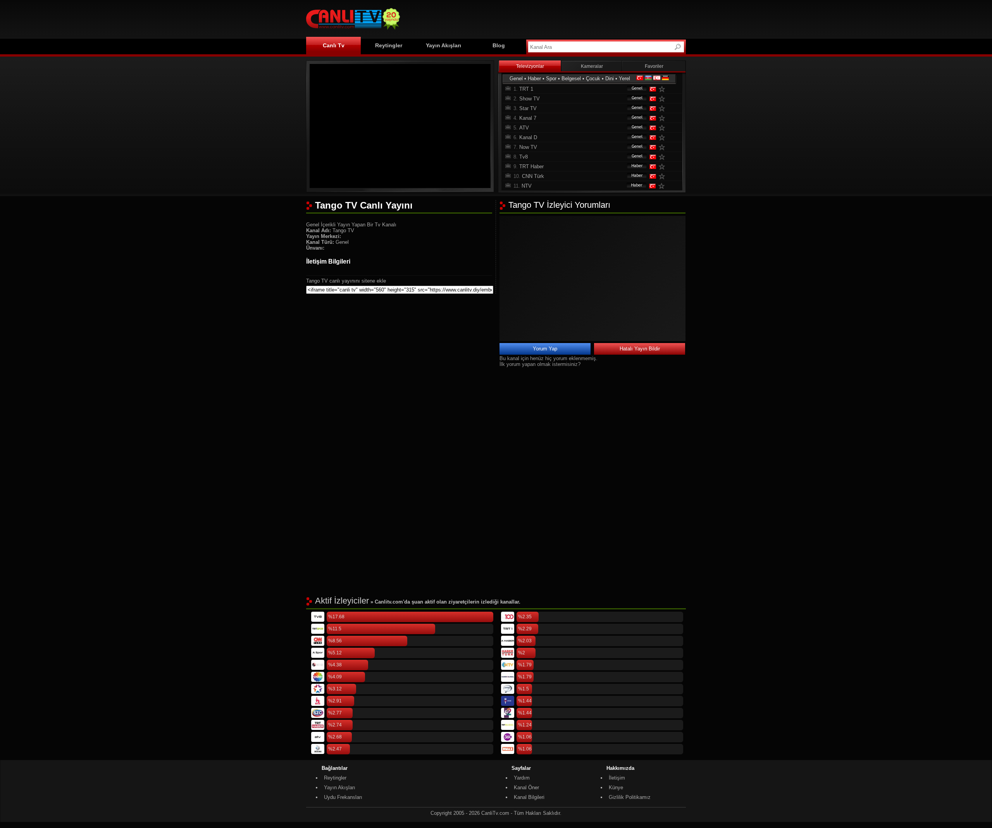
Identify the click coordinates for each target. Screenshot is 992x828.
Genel (516, 78)
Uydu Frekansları (343, 797)
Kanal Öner (526, 787)
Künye (616, 787)
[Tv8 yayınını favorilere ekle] (663, 157)
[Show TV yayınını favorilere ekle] (663, 99)
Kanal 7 (527, 118)
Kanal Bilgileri (529, 797)
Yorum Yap (545, 349)
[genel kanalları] (633, 89)
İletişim (617, 778)
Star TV (528, 108)
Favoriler (654, 66)
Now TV (528, 147)
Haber (534, 78)
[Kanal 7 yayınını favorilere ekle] (663, 118)
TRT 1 (526, 89)
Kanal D (528, 137)
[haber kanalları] (633, 166)
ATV (524, 128)
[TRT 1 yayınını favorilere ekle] (663, 89)
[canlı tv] (353, 31)
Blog (499, 45)
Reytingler (388, 45)
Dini (609, 78)
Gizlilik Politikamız (630, 797)
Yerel (624, 78)
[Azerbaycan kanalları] (648, 78)
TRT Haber (531, 166)
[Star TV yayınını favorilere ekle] (663, 108)
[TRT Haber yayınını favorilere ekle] (663, 166)
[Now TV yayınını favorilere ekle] (663, 147)
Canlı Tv (333, 45)
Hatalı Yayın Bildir (640, 349)
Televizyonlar (530, 66)
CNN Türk (533, 176)
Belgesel (571, 78)
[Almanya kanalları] (665, 78)
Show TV (529, 99)
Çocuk (593, 78)
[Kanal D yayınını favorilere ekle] (663, 137)
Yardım (522, 778)
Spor (551, 78)
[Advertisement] (545, 18)
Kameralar (592, 66)
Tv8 (523, 157)
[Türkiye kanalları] (639, 78)
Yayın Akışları (443, 45)
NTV (527, 186)
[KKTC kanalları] (656, 78)
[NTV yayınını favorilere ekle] (663, 186)
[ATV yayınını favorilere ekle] (663, 128)
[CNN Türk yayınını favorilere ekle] (663, 176)
